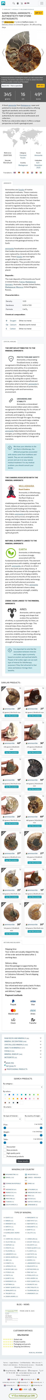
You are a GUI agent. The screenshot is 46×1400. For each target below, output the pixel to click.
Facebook (22, 1370)
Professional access (26, 1365)
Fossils (9, 1051)
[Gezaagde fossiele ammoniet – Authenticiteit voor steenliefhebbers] (32, 172)
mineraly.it (24, 1382)
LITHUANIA (33, 1189)
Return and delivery (10, 1365)
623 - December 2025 (38, 165)
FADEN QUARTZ (33, 1248)
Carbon (13, 329)
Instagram (34, 1370)
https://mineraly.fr (23, 1375)
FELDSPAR (10, 1251)
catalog (7, 9)
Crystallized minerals (16, 1045)
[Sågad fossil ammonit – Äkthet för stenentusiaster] (41, 172)
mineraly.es (37, 1382)
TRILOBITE (10, 1293)
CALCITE (31, 1233)
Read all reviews (35, 1352)
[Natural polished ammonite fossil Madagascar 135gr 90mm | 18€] (11, 767)
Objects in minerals (14, 1048)
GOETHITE (32, 1254)
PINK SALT (32, 1272)
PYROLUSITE (32, 1275)
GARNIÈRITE (10, 1254)
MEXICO (10, 1195)
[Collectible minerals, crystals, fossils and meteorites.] (3, 3)
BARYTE (31, 1230)
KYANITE (9, 1263)
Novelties (9, 1063)
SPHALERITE (10, 1290)
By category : (8, 1084)
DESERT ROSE (33, 1242)
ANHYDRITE (32, 1224)
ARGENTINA (33, 1174)
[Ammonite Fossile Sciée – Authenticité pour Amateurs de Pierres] (15, 172)
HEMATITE (32, 1257)
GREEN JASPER (11, 1257)
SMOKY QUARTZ (12, 1287)
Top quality (10, 1066)
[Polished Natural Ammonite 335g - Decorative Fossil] (11, 731)
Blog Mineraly (10, 1370)
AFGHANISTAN (12, 1174)
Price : (6, 1125)
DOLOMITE (32, 1245)
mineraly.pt (24, 1385)
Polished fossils (27, 9)
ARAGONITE (32, 1227)
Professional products (16, 1069)
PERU (31, 1195)
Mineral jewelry (13, 1054)
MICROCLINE (11, 1269)
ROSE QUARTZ (33, 1281)
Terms (5, 1362)
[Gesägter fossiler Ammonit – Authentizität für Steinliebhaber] (19, 172)
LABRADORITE (33, 1263)
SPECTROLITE (32, 1287)
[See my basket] (22, 3)
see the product (12, 716)
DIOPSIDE (9, 1245)
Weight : (7, 1132)
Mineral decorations (15, 1041)
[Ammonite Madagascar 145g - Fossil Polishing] (34, 841)
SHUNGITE (32, 1284)
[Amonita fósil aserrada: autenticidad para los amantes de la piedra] (28, 172)
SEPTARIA (9, 1284)
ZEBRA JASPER (11, 1296)
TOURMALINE (33, 1290)
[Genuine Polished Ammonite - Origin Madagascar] (11, 877)
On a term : (8, 1107)
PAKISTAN (10, 1198)
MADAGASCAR (34, 1192)
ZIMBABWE (32, 1204)
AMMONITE (10, 1224)
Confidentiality (25, 1362)
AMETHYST (32, 1221)
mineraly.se (37, 1385)
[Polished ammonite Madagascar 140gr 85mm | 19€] (34, 877)
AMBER (9, 1221)
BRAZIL (10, 1177)
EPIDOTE (9, 1248)
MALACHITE (32, 1266)
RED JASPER (32, 1278)
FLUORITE (31, 1251)
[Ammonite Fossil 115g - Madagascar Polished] (11, 696)
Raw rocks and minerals (16, 1038)
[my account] (18, 3)
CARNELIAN (32, 1239)
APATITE (9, 1227)
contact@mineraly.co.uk (27, 1373)
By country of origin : (33, 1116)
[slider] (5, 1128)
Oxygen (13, 321)
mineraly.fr (14, 1379)
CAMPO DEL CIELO (12, 1239)
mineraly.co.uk (29, 1379)
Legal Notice (13, 1362)
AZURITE (9, 1230)
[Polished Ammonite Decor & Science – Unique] (34, 767)
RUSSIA (32, 1198)
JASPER (31, 1260)
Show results (23, 1161)
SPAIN (31, 1183)
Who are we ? (37, 1362)
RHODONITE (10, 1281)
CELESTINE (10, 1242)
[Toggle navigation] (41, 3)
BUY (38, 13)
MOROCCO (11, 1192)
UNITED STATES (34, 1201)
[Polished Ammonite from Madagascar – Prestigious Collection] (34, 804)
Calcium (13, 325)
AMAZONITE (32, 1217)
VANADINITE (32, 1293)
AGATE (9, 1217)
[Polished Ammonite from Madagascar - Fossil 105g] (34, 912)
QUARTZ (9, 1278)
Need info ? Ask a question (12, 86)
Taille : (6, 1139)
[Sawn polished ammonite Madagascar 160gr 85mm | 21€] (34, 696)
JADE (8, 1260)
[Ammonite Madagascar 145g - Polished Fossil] (11, 841)
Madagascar (23, 165)
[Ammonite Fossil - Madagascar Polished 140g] (11, 912)
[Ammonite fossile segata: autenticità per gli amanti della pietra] (23, 172)
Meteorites (10, 1057)
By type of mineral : (11, 1116)
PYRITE (9, 1275)
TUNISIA (10, 1201)
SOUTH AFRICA (12, 1204)
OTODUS (9, 1272)
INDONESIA (11, 1189)
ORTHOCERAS (33, 1269)
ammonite (9, 708)
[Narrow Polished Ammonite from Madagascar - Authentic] (11, 804)
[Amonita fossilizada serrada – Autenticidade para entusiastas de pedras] (36, 172)
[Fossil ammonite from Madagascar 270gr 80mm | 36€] (34, 731)
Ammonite (38, 155)
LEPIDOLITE (10, 1266)
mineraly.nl (10, 1385)
